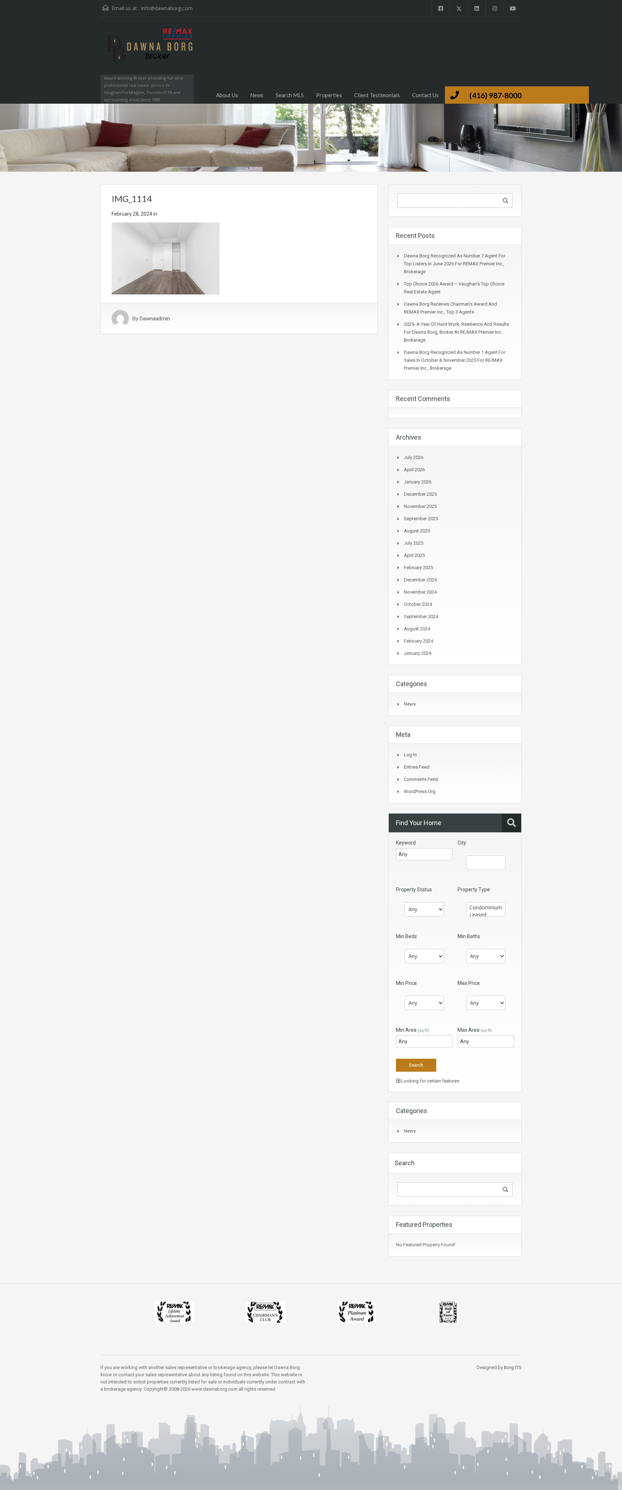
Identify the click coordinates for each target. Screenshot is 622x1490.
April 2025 (414, 555)
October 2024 (418, 604)
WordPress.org (420, 791)
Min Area (412, 1030)
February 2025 (418, 567)
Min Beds (406, 936)
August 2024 (417, 628)
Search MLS (290, 95)
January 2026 (417, 482)
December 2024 (420, 579)
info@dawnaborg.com (167, 8)
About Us (227, 95)
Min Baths (469, 936)
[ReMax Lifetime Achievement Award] (174, 1311)
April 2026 (414, 469)
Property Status (414, 889)
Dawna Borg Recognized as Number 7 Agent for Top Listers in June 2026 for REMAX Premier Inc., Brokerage (454, 263)
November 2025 (420, 506)
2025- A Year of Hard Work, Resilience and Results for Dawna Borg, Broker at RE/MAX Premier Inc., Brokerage (456, 332)
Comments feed (421, 779)
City (462, 843)
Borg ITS (513, 1367)
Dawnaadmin (155, 318)
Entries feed (416, 767)
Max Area (475, 1030)
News (256, 95)
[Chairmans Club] (265, 1311)
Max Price (469, 983)
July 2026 (413, 457)
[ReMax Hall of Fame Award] (448, 1311)
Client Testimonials (377, 95)
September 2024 (421, 616)
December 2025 (420, 494)
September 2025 (421, 518)
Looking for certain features (429, 1081)
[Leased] (486, 914)
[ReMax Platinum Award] (356, 1311)
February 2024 (418, 641)
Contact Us (425, 95)
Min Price (406, 983)
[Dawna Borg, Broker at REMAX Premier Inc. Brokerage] (147, 53)
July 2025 (413, 543)
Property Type (474, 889)
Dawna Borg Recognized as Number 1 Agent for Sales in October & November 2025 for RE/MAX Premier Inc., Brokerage (454, 360)
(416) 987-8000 (495, 95)
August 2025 (417, 531)
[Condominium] (486, 907)
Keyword (406, 843)
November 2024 (420, 592)
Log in (410, 754)
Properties (329, 95)
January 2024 (417, 653)
